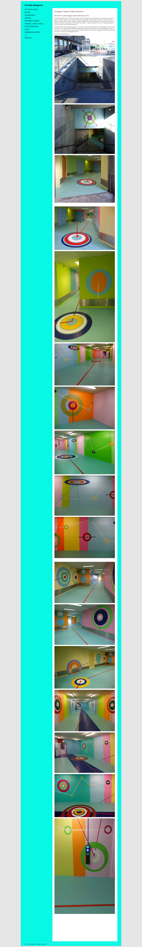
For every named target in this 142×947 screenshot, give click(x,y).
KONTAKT (28, 38)
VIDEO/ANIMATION (31, 26)
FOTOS (27, 29)
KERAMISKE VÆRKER (32, 21)
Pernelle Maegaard (34, 5)
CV (26, 35)
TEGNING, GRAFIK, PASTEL (34, 24)
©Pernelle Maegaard (30, 944)
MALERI (27, 12)
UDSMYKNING (30, 15)
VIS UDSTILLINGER (31, 9)
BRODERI (28, 18)
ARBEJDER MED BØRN (32, 32)
